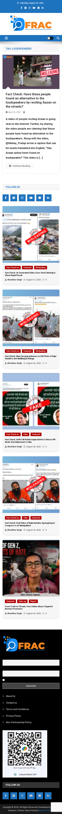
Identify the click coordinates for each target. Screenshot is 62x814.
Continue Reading (21, 166)
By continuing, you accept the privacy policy (27, 679)
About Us (10, 696)
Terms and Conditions (17, 709)
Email (5, 669)
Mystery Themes (46, 810)
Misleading (40, 267)
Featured (27, 267)
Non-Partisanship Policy (18, 722)
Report (33, 601)
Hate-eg (22, 601)
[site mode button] (50, 38)
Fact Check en (13, 267)
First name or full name (14, 658)
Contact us (11, 703)
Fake (26, 434)
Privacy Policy (13, 716)
